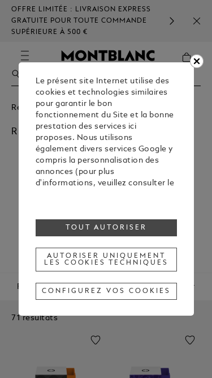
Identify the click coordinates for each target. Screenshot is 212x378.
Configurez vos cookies (106, 291)
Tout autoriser (106, 227)
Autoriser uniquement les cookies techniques (106, 259)
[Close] (197, 61)
